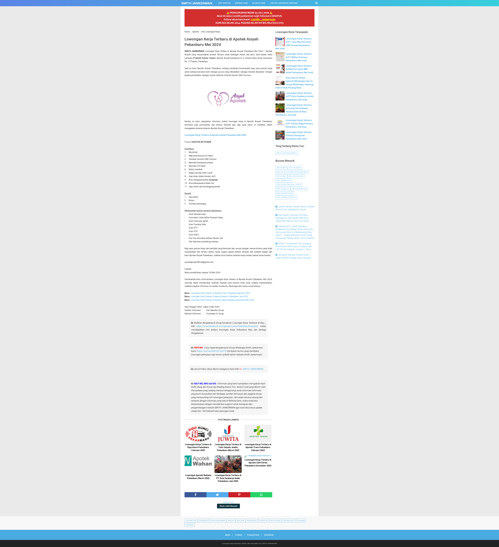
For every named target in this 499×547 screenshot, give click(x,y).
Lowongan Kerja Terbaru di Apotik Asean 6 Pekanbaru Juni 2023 (219, 296)
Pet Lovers (276, 521)
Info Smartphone (285, 193)
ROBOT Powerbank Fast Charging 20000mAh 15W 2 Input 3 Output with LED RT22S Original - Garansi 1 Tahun (293, 246)
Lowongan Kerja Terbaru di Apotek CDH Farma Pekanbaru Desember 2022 (258, 463)
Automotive (191, 521)
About (227, 535)
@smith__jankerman (263, 19)
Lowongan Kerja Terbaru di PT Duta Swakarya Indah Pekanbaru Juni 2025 (228, 478)
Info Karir (281, 176)
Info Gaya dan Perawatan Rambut (292, 172)
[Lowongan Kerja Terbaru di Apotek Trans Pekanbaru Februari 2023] (258, 433)
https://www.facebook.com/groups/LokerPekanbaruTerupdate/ (227, 326)
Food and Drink (217, 521)
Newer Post (228, 502)
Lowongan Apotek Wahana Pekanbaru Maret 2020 (198, 476)
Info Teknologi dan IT (286, 197)
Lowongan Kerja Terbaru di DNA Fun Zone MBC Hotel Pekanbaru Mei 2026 (299, 69)
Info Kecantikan (296, 176)
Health (231, 521)
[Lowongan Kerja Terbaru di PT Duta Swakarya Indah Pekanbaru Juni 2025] (228, 464)
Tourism (301, 521)
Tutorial (190, 525)
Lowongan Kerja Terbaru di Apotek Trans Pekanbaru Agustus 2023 (220, 293)
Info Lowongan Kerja (287, 153)
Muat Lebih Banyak (228, 506)
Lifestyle (263, 521)
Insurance (252, 521)
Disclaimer (269, 535)
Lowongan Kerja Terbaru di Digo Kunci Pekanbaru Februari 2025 (198, 447)
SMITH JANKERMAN (196, 3)
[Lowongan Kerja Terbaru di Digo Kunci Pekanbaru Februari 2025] (198, 433)
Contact (238, 535)
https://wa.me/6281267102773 (211, 351)
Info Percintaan (299, 189)
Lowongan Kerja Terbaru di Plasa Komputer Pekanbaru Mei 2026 (299, 135)
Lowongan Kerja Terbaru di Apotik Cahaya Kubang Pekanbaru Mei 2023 (222, 300)
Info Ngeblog (283, 189)
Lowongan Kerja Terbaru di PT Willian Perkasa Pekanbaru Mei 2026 (299, 57)
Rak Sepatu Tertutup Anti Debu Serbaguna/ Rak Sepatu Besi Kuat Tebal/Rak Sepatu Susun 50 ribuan (292, 218)
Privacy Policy (253, 535)
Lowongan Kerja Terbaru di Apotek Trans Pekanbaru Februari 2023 (258, 447)
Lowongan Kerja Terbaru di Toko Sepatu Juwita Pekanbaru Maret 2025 (228, 447)
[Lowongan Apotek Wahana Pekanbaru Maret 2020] (198, 464)
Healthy (240, 521)
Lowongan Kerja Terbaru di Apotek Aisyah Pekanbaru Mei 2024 (215, 135)
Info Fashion (295, 168)
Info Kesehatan (284, 180)
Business (203, 521)
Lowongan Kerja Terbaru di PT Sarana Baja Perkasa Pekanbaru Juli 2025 (299, 123)
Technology (289, 521)
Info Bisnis (281, 168)
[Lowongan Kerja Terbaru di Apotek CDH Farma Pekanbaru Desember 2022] (258, 456)
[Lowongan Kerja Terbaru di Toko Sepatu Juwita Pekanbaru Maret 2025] (228, 433)
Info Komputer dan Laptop (289, 185)
